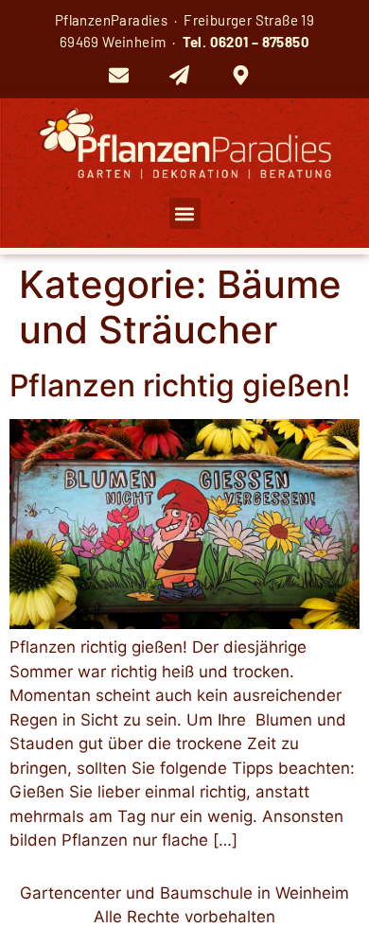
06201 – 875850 (260, 41)
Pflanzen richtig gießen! (179, 385)
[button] (185, 213)
